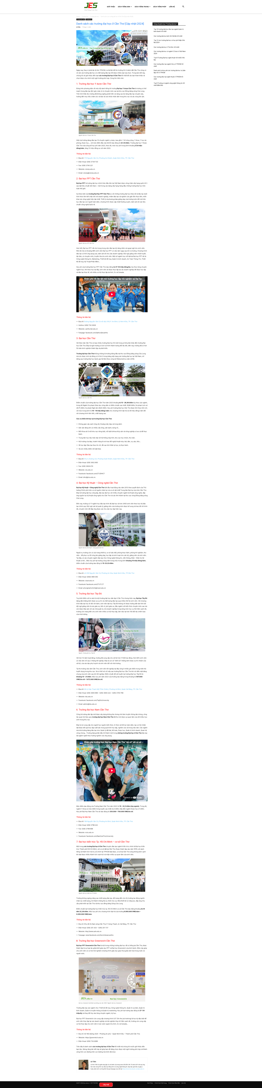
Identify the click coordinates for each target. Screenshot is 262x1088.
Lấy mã (106, 1084)
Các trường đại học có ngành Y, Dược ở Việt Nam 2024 (170, 52)
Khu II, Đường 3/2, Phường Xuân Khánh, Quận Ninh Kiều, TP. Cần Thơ (109, 459)
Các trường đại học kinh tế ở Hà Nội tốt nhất (168, 36)
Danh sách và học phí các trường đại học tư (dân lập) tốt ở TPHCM (169, 71)
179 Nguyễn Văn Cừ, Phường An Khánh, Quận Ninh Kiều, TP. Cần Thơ (109, 158)
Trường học (85, 16)
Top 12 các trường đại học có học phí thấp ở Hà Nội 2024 (169, 41)
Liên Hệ (172, 7)
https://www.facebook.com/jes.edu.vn (133, 1069)
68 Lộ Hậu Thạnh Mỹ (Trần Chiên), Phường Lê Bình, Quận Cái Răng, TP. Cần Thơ (113, 689)
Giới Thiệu (111, 7)
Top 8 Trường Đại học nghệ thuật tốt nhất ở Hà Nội (169, 59)
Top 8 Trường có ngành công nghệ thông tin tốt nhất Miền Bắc (169, 84)
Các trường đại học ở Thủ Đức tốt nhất (166, 47)
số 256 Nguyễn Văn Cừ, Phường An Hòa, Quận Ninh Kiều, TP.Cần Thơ (109, 573)
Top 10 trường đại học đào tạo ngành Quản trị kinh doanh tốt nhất (169, 30)
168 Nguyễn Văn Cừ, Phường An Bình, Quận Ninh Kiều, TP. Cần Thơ (108, 821)
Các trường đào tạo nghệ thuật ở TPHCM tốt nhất (168, 78)
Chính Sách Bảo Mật (174, 1083)
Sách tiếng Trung (142, 7)
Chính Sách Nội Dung (161, 1083)
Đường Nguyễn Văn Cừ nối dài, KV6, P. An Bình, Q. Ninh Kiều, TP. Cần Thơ (110, 321)
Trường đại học (94, 16)
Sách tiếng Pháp (159, 7)
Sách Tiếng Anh (124, 7)
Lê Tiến (78, 27)
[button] (183, 7)
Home (78, 16)
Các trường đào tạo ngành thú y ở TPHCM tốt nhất (169, 65)
